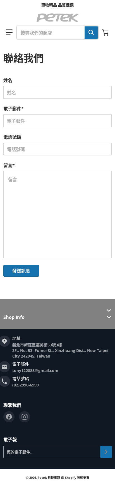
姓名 (7, 80)
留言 (9, 165)
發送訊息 (21, 271)
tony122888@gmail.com (35, 370)
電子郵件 (13, 109)
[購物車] (106, 32)
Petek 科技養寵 (49, 477)
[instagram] (24, 416)
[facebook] (9, 416)
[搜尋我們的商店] (91, 32)
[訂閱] (106, 452)
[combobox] (57, 32)
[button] (9, 32)
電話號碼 (12, 137)
